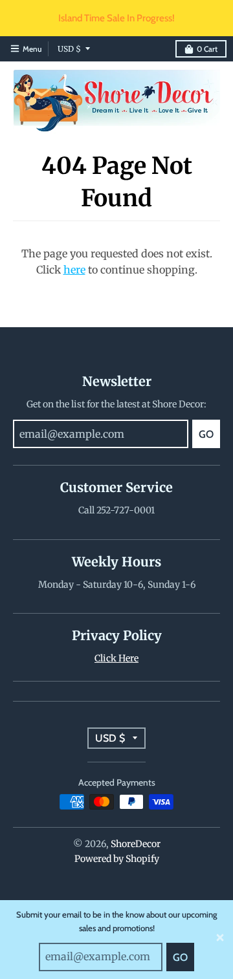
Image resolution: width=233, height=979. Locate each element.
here (74, 269)
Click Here (116, 658)
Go (180, 957)
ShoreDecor (136, 844)
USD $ (69, 49)
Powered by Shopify (116, 859)
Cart (207, 49)
